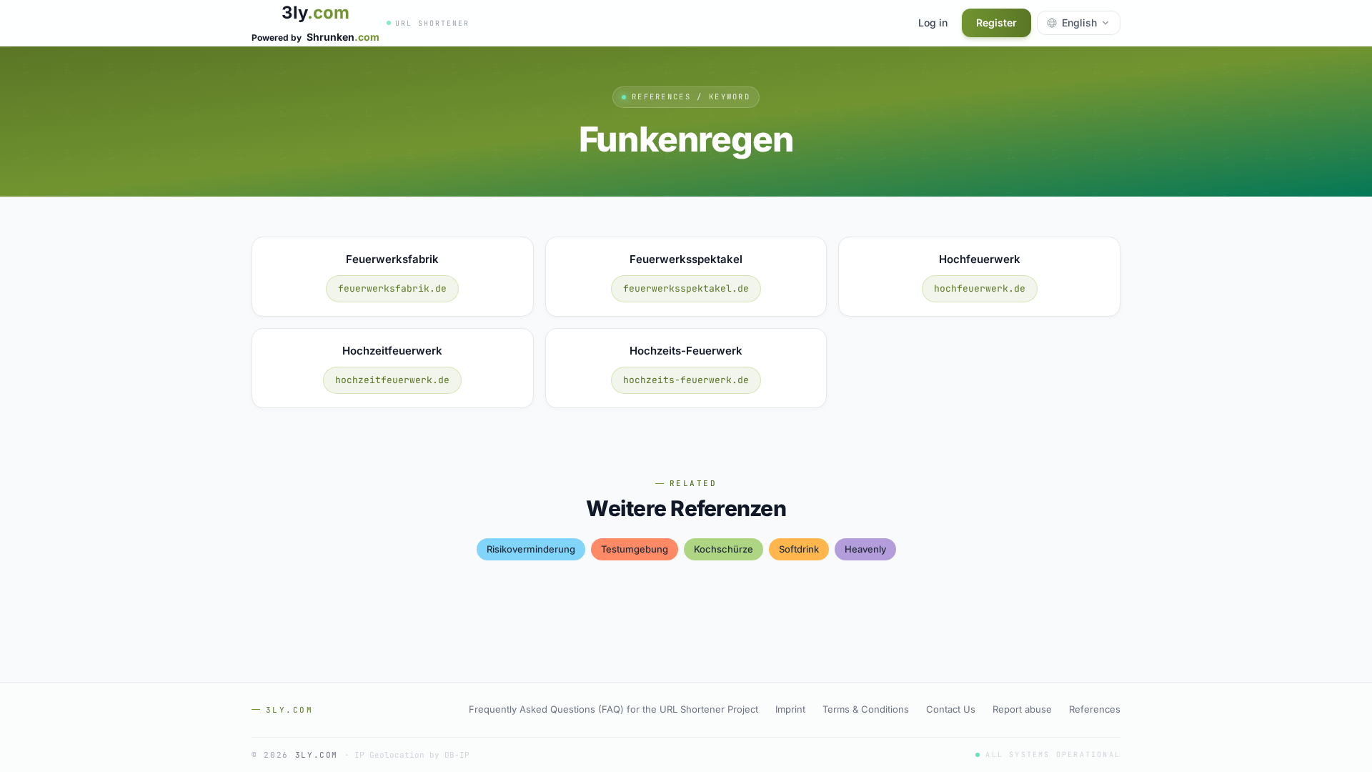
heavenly (865, 549)
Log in (933, 22)
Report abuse (1022, 709)
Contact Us (950, 709)
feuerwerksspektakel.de (686, 288)
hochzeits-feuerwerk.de (686, 380)
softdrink (799, 549)
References (1094, 709)
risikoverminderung (531, 549)
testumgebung (634, 549)
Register (996, 22)
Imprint (790, 709)
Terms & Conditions (865, 709)
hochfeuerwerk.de (979, 288)
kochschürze (723, 549)
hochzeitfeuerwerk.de (392, 380)
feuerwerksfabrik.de (392, 288)
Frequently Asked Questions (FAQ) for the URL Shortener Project (613, 709)
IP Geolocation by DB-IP (411, 755)
